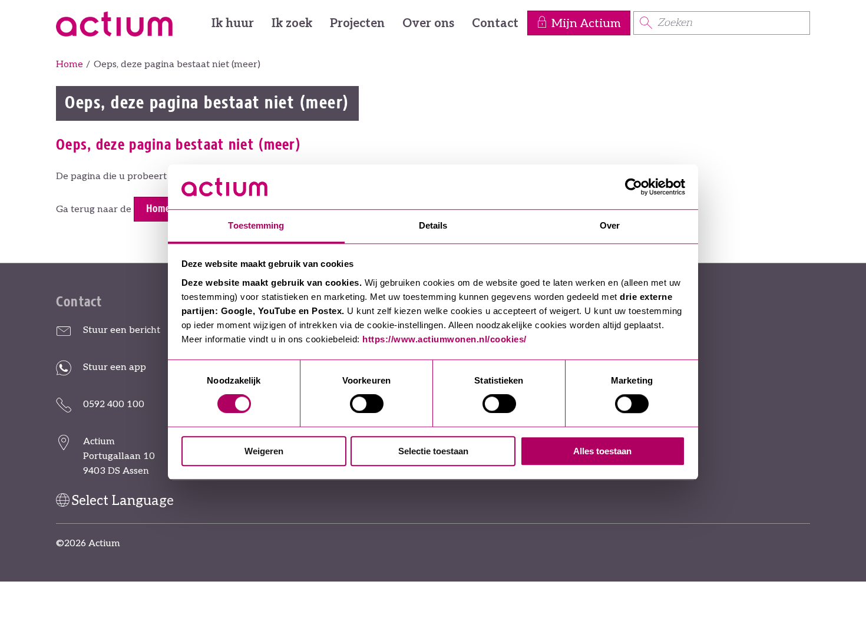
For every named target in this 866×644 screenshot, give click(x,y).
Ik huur (232, 23)
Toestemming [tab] (256, 226)
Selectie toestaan (433, 451)
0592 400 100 (113, 404)
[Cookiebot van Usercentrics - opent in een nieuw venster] (633, 187)
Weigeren (263, 451)
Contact (495, 23)
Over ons (428, 23)
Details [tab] (433, 226)
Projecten (357, 23)
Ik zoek (292, 23)
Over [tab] (610, 226)
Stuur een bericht (121, 330)
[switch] (367, 403)
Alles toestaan (602, 451)
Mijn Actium (586, 23)
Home (69, 64)
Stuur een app (114, 367)
